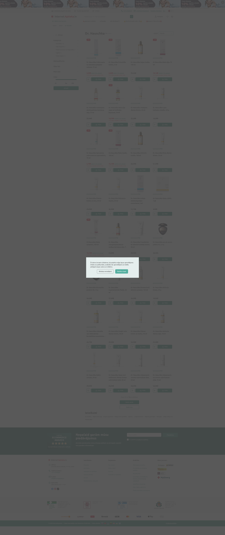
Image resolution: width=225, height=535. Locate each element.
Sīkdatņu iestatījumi (105, 271)
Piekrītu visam (121, 271)
